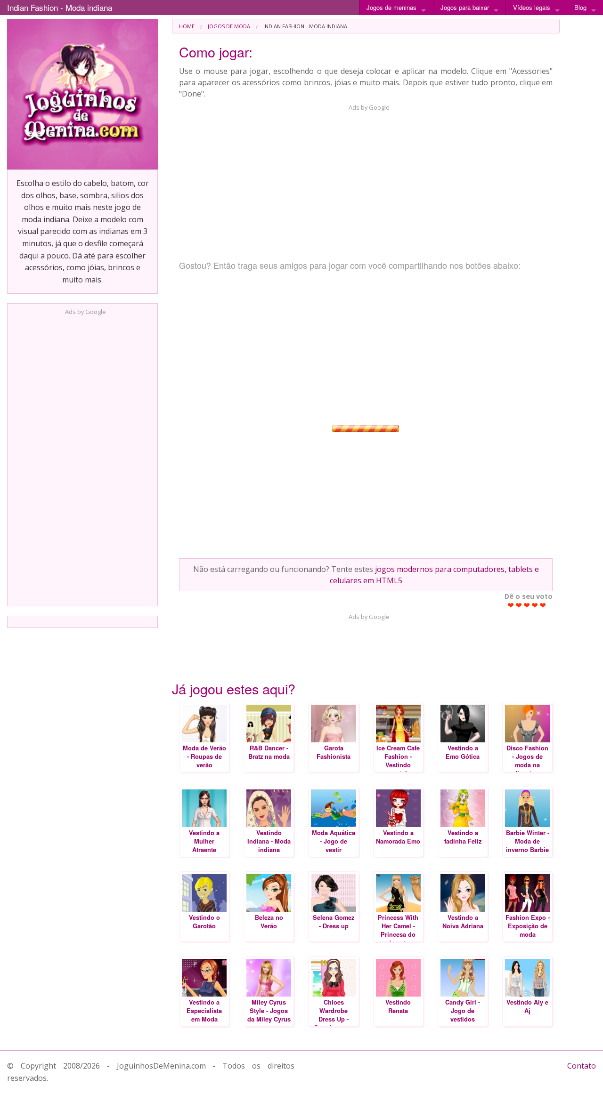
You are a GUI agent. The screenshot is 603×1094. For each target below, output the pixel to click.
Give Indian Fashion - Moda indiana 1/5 (511, 605)
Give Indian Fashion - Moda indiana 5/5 (543, 605)
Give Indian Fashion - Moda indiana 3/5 (527, 605)
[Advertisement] (82, 458)
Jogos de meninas (391, 7)
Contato (581, 1066)
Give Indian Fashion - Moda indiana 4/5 (535, 605)
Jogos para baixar (464, 7)
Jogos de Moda (229, 26)
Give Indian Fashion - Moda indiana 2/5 (519, 605)
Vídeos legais (531, 7)
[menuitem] (187, 26)
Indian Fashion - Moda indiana (59, 7)
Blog (580, 7)
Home (187, 26)
